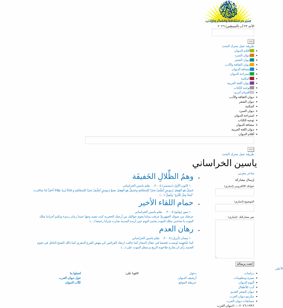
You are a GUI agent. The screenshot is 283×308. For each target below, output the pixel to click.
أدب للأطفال (246, 287)
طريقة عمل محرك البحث (238, 46)
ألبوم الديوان (246, 282)
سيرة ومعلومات (244, 277)
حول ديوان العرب (70, 277)
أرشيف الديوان (187, 277)
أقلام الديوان (242, 50)
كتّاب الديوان (73, 282)
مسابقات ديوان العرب (240, 301)
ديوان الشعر (242, 60)
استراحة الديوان (240, 73)
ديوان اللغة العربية (238, 83)
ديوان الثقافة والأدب (237, 64)
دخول (192, 273)
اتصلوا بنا (75, 273)
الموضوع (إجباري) (244, 201)
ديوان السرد (242, 55)
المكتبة (245, 78)
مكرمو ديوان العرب (241, 296)
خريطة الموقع (187, 282)
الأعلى (279, 268)
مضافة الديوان (241, 69)
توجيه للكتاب (242, 87)
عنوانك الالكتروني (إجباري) (239, 186)
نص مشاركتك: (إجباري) (241, 217)
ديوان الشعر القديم (242, 291)
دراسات (249, 273)
